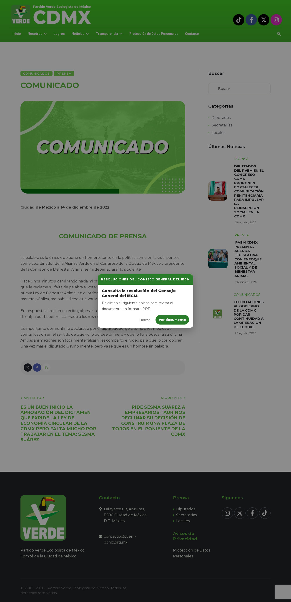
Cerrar (144, 320)
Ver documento (172, 320)
